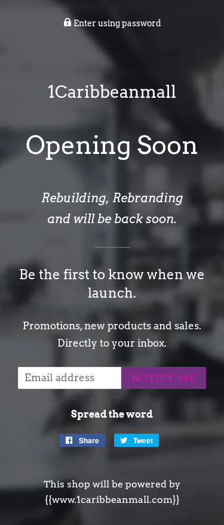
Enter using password (116, 23)
